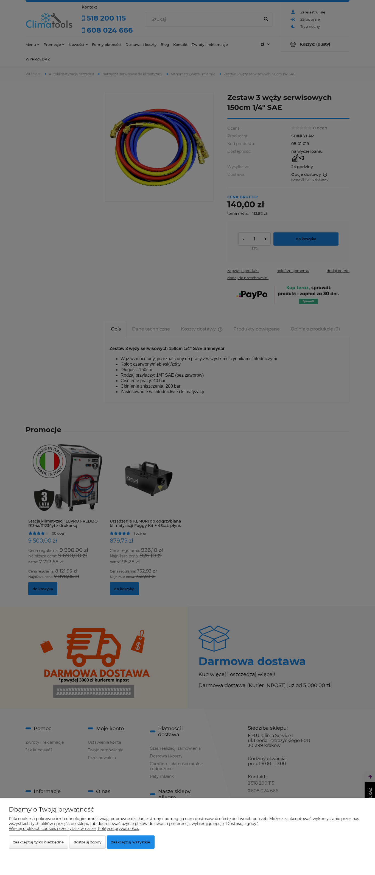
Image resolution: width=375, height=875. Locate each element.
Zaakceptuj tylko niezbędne (38, 842)
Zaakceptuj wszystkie (130, 842)
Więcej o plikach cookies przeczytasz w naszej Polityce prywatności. (74, 828)
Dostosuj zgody (87, 842)
